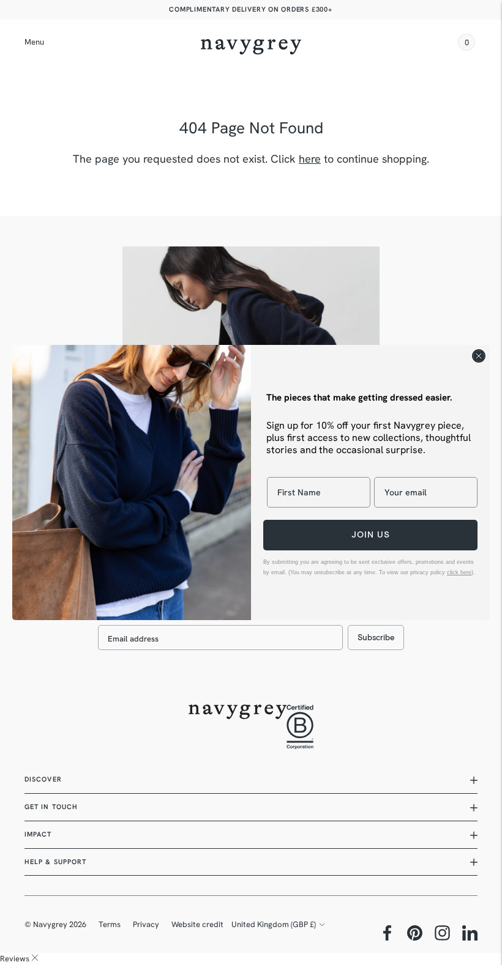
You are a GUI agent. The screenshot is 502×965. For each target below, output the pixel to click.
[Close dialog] (479, 356)
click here (459, 572)
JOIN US (370, 535)
